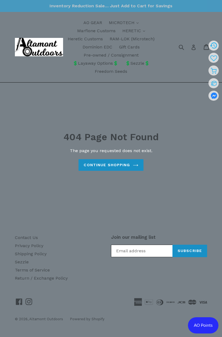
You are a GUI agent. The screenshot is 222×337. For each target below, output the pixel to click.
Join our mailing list (133, 237)
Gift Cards (129, 47)
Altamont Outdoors (46, 319)
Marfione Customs (96, 30)
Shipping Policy (31, 253)
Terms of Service (32, 270)
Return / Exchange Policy (41, 278)
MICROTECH (125, 22)
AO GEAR (92, 22)
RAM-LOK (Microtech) (132, 38)
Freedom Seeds (111, 71)
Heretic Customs (85, 38)
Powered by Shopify (87, 319)
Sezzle (22, 261)
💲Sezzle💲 (137, 63)
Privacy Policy (29, 245)
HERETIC (135, 30)
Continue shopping (107, 165)
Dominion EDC (97, 47)
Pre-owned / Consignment (111, 55)
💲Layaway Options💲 (95, 63)
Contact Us (26, 237)
